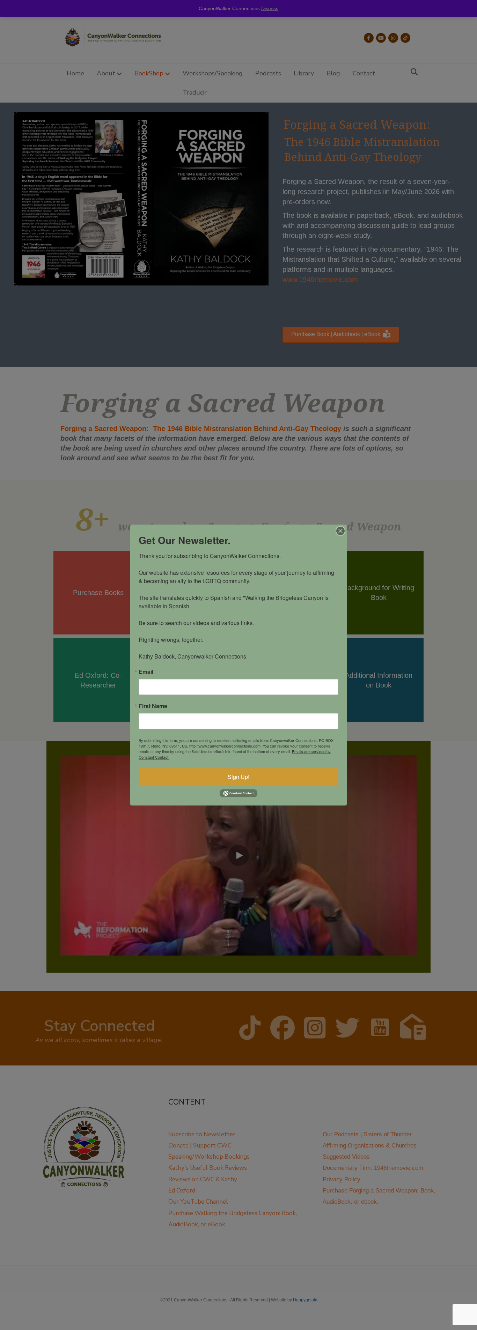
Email (146, 672)
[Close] (340, 531)
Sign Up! (238, 777)
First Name (153, 706)
